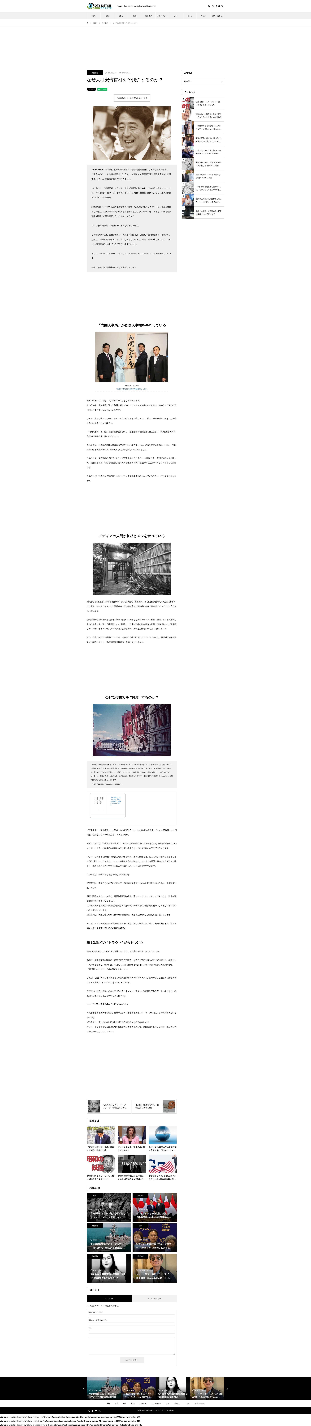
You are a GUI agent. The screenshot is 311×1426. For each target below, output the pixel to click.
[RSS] (222, 6)
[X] (213, 6)
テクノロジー (162, 16)
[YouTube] (219, 6)
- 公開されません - (98, 1320)
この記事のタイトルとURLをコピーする (132, 98)
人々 (176, 16)
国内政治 (95, 73)
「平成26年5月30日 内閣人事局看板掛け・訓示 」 (131, 389)
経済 (121, 16)
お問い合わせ (217, 16)
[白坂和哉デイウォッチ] (99, 6)
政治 (107, 16)
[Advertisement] (155, 45)
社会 (135, 16)
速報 (93, 16)
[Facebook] (216, 6)
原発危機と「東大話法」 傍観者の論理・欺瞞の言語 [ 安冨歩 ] (116, 801)
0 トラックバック (154, 1298)
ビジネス (148, 16)
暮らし (189, 16)
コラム (203, 16)
